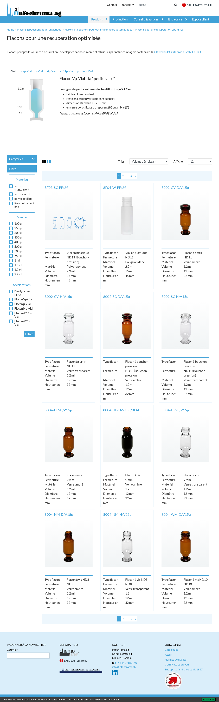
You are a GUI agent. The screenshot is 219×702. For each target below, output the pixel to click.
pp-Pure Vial (85, 71)
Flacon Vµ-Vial (23, 299)
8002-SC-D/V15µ (116, 296)
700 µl (18, 251)
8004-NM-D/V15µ (59, 514)
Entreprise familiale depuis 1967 (184, 669)
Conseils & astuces (146, 19)
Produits (97, 19)
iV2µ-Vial (26, 71)
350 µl (18, 237)
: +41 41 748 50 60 (126, 662)
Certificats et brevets (177, 664)
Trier (121, 161)
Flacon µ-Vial (22, 304)
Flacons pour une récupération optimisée (159, 29)
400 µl (18, 242)
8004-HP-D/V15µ (58, 410)
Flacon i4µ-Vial (23, 308)
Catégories (16, 159)
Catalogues (171, 649)
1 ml (17, 260)
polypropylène (23, 198)
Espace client (200, 19)
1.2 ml (18, 269)
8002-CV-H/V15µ (58, 296)
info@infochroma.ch (124, 666)
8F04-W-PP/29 (114, 187)
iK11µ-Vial (67, 71)
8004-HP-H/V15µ (175, 410)
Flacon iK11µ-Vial (23, 315)
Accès (168, 654)
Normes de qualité (175, 659)
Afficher (178, 161)
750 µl (18, 256)
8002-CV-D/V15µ (175, 187)
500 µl (18, 246)
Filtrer (29, 334)
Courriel (12, 649)
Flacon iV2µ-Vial (22, 323)
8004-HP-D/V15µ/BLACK (123, 410)
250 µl (18, 228)
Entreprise (175, 19)
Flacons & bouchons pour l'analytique (39, 29)
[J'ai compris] (209, 699)
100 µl (18, 223)
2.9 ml (18, 274)
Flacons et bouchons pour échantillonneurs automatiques (98, 29)
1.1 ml (18, 265)
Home (10, 29)
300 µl (18, 233)
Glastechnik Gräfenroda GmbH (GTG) (177, 52)
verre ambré (22, 194)
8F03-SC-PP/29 (56, 187)
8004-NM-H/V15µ (117, 514)
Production (120, 19)
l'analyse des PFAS (22, 293)
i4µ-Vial (51, 71)
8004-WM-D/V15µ (176, 514)
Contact (112, 4)
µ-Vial (12, 71)
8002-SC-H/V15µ (175, 296)
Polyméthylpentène (24, 205)
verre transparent (21, 187)
